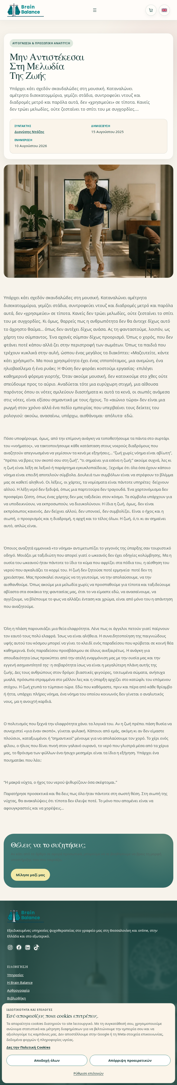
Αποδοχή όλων (47, 1060)
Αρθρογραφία (18, 990)
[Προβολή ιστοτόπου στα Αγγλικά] (164, 10)
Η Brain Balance (19, 982)
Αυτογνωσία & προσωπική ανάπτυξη (41, 43)
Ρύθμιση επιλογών (88, 1073)
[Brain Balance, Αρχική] (25, 10)
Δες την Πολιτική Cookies (28, 1047)
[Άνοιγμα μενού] (94, 10)
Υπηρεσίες (15, 975)
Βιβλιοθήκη (16, 998)
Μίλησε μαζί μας (30, 874)
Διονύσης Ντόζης (29, 131)
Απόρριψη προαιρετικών (130, 1060)
